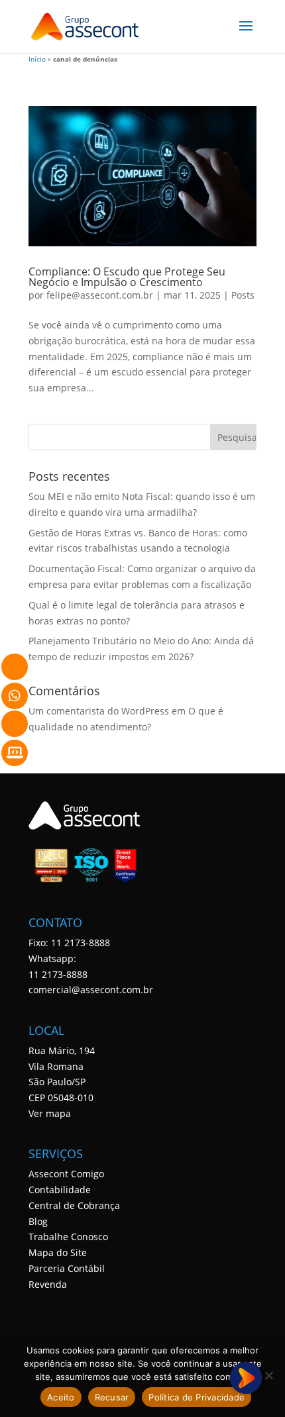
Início (37, 59)
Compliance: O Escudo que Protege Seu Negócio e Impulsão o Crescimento (126, 276)
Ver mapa (49, 1113)
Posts (243, 295)
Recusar (112, 1397)
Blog (38, 1221)
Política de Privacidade (196, 1397)
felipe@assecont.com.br (99, 295)
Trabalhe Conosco (68, 1236)
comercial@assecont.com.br (90, 989)
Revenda (47, 1284)
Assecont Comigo (66, 1173)
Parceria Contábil (66, 1268)
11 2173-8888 (57, 974)
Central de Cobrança (74, 1205)
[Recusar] (268, 1375)
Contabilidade (59, 1189)
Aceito (61, 1397)
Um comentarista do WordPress (98, 711)
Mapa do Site (57, 1252)
